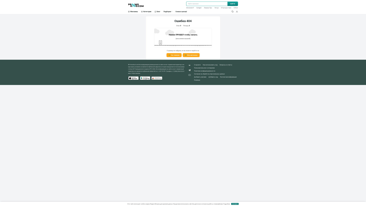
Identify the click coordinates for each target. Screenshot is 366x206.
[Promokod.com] (136, 5)
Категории (147, 11)
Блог (158, 11)
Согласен (235, 204)
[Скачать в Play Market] (145, 78)
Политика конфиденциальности (204, 71)
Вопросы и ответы (226, 65)
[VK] (189, 65)
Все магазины (192, 55)
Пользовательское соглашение (204, 68)
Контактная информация (228, 77)
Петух (217, 8)
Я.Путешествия (226, 8)
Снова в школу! (181, 11)
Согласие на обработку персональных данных (209, 74)
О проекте (197, 65)
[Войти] (237, 12)
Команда (197, 80)
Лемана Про (208, 8)
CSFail (236, 8)
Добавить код (213, 77)
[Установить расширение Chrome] (156, 78)
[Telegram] (189, 70)
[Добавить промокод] (233, 12)
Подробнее (226, 204)
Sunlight (199, 8)
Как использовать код (210, 65)
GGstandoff (190, 8)
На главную (175, 55)
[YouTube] (189, 75)
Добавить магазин (200, 77)
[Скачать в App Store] (133, 78)
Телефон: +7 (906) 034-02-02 (175, 71)
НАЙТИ (232, 4)
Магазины (134, 11)
